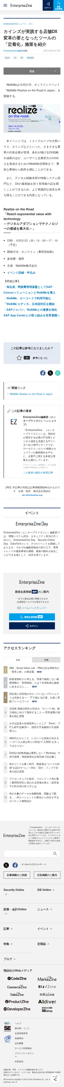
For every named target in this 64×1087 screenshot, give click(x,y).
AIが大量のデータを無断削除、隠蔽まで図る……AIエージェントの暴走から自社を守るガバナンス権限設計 (34, 797)
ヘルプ (18, 1023)
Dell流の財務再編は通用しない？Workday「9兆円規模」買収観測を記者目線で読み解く (34, 754)
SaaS (7, 57)
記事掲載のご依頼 (17, 875)
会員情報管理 (21, 1033)
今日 (18, 659)
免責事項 (19, 1038)
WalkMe (30, 57)
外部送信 (19, 1061)
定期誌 (41, 944)
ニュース (43, 909)
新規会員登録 (33, 616)
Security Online (14, 890)
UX (15, 57)
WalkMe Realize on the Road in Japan (31, 394)
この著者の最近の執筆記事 (38, 472)
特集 (6, 944)
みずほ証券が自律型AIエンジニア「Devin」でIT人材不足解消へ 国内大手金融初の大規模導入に (34, 727)
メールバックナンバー (34, 608)
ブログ (8, 959)
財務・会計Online (15, 909)
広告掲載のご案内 (47, 875)
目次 (32, 71)
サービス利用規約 (23, 1048)
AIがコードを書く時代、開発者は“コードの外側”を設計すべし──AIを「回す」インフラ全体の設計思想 (34, 767)
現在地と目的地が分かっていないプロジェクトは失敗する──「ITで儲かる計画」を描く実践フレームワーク (34, 697)
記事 (6, 928)
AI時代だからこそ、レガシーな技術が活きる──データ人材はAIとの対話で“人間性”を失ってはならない (34, 741)
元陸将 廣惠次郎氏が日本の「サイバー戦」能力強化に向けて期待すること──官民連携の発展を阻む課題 (34, 712)
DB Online (44, 890)
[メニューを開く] (5, 5)
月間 (46, 659)
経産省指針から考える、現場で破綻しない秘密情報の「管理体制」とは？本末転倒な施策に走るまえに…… (34, 682)
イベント (43, 928)
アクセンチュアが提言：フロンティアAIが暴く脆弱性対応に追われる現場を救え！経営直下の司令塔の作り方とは (34, 782)
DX (22, 57)
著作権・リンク (22, 1028)
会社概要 (19, 1043)
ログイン (34, 625)
